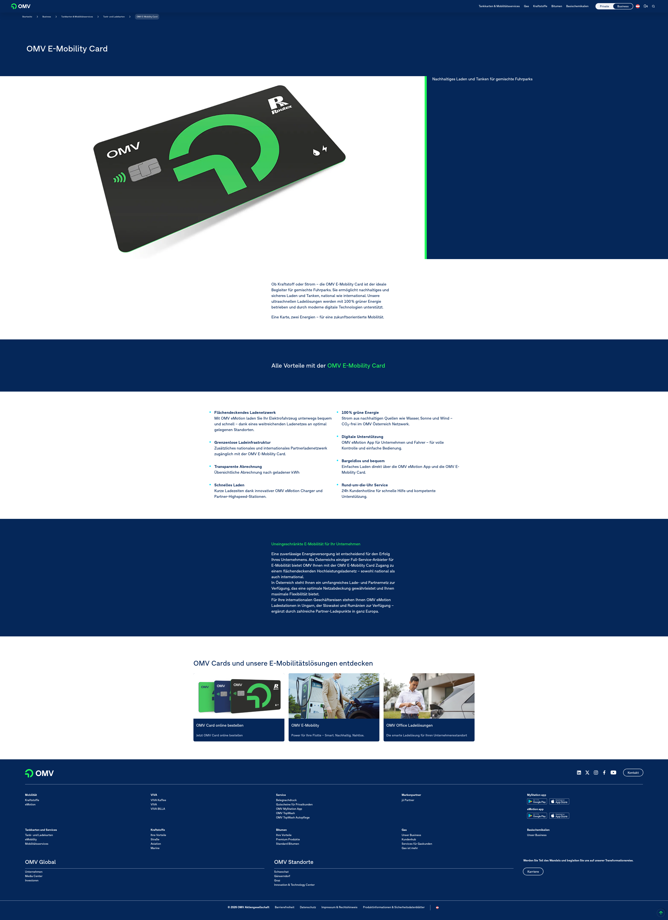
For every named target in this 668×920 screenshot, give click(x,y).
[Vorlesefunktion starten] (645, 6)
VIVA (154, 804)
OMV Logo (18, 6)
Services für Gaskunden (417, 844)
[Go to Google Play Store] (537, 801)
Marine (155, 848)
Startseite (27, 16)
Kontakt (633, 773)
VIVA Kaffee (158, 800)
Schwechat (281, 871)
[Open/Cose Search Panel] (653, 6)
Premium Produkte (288, 839)
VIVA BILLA (158, 809)
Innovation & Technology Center (294, 884)
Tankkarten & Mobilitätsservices (77, 16)
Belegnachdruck (286, 800)
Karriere (533, 872)
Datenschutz (308, 907)
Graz (277, 880)
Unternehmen (33, 871)
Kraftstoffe (32, 800)
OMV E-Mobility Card (147, 16)
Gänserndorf (282, 876)
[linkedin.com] (579, 772)
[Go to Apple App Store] (559, 801)
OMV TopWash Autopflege (293, 817)
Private (604, 6)
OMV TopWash (285, 813)
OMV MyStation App (289, 809)
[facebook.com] (604, 772)
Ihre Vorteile (158, 835)
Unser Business (411, 835)
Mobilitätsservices (36, 844)
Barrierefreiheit (284, 907)
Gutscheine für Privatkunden (294, 804)
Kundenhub (409, 839)
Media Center (33, 876)
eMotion (30, 804)
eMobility (31, 839)
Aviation (156, 844)
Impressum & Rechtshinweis (339, 907)
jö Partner (408, 800)
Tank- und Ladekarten (114, 16)
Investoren (31, 880)
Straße (155, 839)
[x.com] (587, 772)
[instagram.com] (596, 772)
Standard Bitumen (287, 844)
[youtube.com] (614, 772)
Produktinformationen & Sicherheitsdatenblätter (394, 907)
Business (623, 6)
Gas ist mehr (410, 848)
